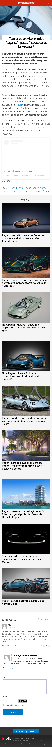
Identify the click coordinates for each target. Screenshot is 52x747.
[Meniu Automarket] (49, 3)
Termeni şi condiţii (36, 740)
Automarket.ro (26, 3)
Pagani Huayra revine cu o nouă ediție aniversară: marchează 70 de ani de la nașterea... (24, 283)
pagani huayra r (40, 188)
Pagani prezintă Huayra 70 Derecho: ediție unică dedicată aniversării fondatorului (23, 238)
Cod (5, 697)
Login (12, 668)
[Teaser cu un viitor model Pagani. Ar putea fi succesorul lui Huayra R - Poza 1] (26, 23)
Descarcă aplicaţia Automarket (26, 731)
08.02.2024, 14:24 (14, 627)
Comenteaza (44, 619)
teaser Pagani (42, 191)
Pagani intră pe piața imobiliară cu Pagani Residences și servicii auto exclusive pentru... (22, 465)
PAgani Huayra (16, 188)
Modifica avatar (6, 657)
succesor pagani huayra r (14, 191)
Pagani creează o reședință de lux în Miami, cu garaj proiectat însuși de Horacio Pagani (23, 514)
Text (5, 677)
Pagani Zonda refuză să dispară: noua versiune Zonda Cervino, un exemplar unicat (24, 421)
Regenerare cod (19, 705)
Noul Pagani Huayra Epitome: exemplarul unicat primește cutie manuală (21, 376)
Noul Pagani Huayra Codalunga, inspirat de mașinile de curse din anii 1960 (23, 327)
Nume (6, 668)
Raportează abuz (10, 645)
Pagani (20, 105)
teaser (31, 191)
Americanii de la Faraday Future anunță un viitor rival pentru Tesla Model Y (21, 559)
